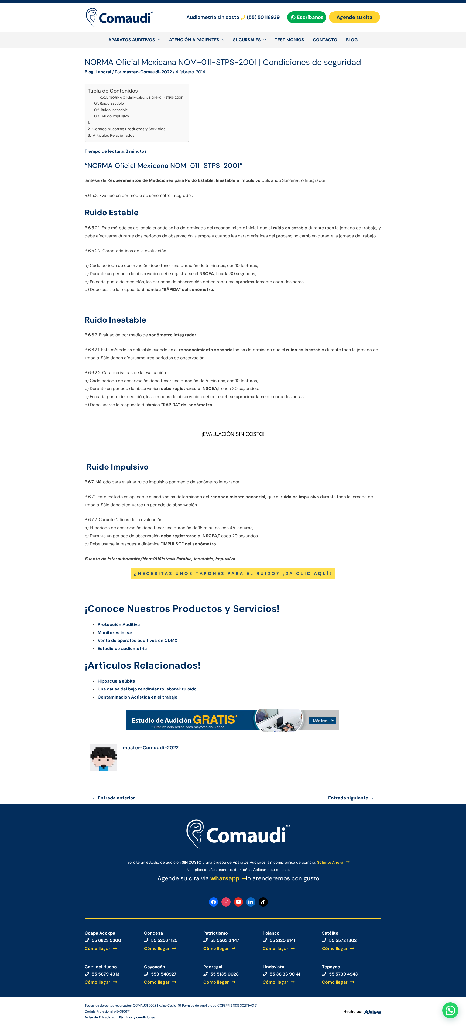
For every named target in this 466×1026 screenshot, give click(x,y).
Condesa (153, 933)
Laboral (103, 72)
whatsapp (224, 878)
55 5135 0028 (224, 974)
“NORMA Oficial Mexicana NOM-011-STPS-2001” (145, 97)
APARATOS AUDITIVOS (131, 40)
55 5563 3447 (224, 940)
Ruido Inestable (114, 109)
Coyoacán (154, 967)
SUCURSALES (247, 40)
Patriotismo (215, 933)
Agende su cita (354, 17)
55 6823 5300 (106, 940)
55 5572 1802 (343, 940)
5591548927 (163, 974)
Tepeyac (331, 967)
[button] (450, 1010)
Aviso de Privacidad (100, 1017)
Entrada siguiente (351, 798)
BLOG (352, 40)
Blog (89, 72)
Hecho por (354, 1011)
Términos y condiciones (137, 1017)
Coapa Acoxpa (100, 933)
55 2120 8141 (282, 940)
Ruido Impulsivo (115, 116)
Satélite (330, 933)
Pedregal (212, 967)
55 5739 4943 (343, 974)
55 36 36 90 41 (285, 974)
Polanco (271, 933)
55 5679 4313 (105, 974)
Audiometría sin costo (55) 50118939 (233, 17)
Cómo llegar (97, 948)
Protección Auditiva (119, 624)
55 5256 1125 (164, 940)
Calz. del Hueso (101, 967)
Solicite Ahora (330, 862)
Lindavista (273, 967)
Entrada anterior (113, 798)
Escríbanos (310, 17)
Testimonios (289, 40)
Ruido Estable (113, 103)
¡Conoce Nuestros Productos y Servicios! (128, 128)
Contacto (325, 40)
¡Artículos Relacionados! (113, 135)
